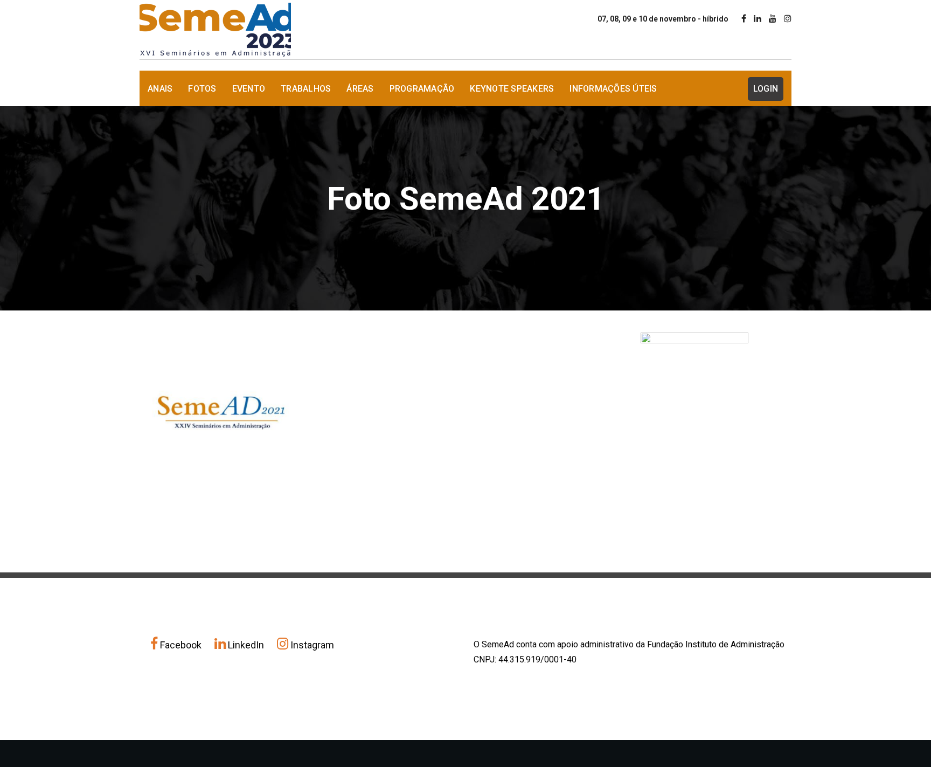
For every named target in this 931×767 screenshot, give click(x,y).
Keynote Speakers (512, 89)
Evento (249, 89)
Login (765, 89)
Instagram (311, 645)
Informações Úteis (613, 89)
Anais (160, 89)
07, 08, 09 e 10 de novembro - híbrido (662, 19)
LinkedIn (246, 645)
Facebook (181, 645)
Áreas (359, 89)
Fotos (202, 89)
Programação (422, 89)
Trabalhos (306, 89)
